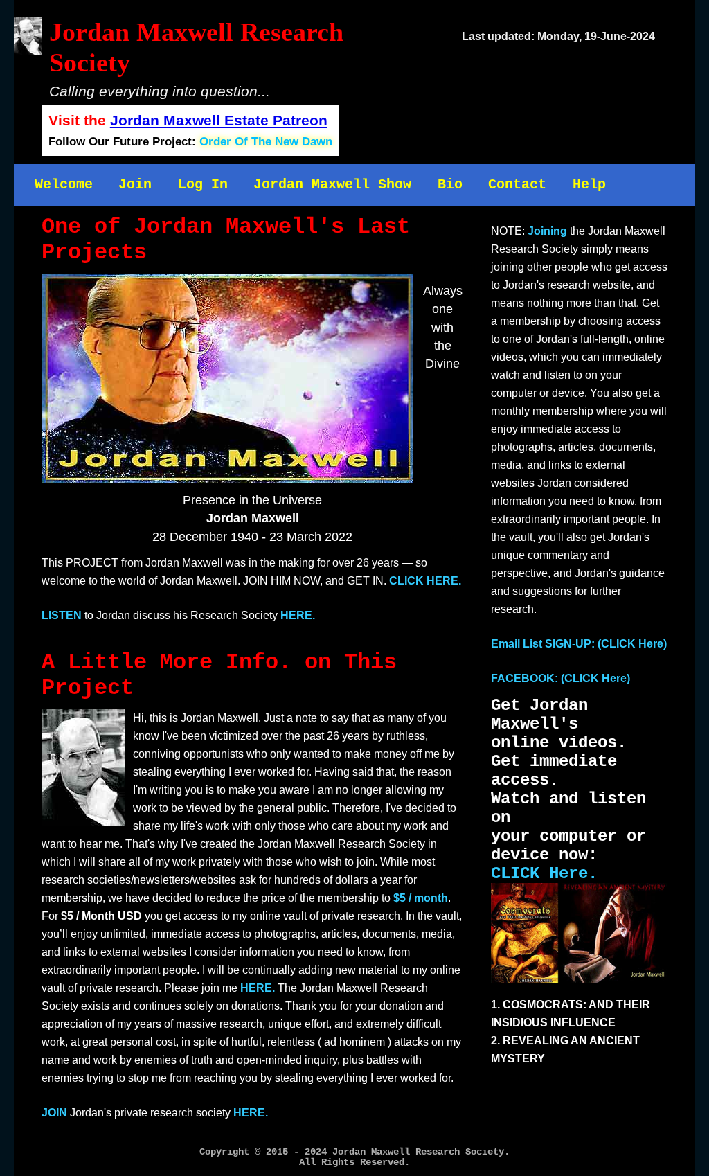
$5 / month (420, 898)
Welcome (64, 185)
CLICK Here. (544, 873)
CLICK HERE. (425, 581)
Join (135, 185)
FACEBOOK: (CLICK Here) (560, 678)
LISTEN (62, 615)
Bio (450, 185)
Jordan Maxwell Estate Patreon (218, 120)
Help (589, 185)
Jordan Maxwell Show (332, 185)
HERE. (297, 615)
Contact (517, 185)
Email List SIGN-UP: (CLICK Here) (579, 644)
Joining (547, 231)
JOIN (54, 1113)
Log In (203, 185)
